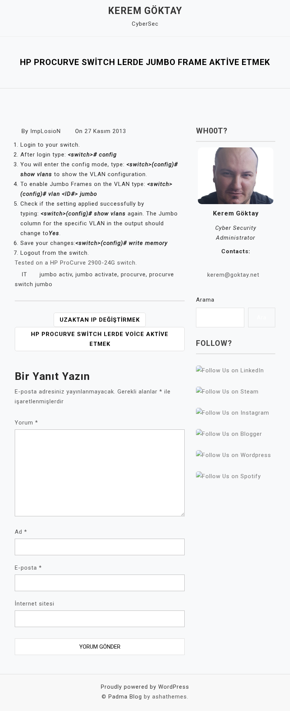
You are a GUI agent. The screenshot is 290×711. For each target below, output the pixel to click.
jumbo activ (56, 274)
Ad (21, 531)
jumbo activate (96, 274)
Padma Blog (125, 696)
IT (24, 274)
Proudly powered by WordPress (145, 686)
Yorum (26, 422)
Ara (262, 317)
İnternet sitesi (34, 603)
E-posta (28, 567)
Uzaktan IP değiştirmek (100, 319)
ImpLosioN (45, 131)
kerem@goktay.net (233, 274)
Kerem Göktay (145, 10)
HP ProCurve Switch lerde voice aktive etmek (99, 339)
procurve (133, 274)
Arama (205, 299)
